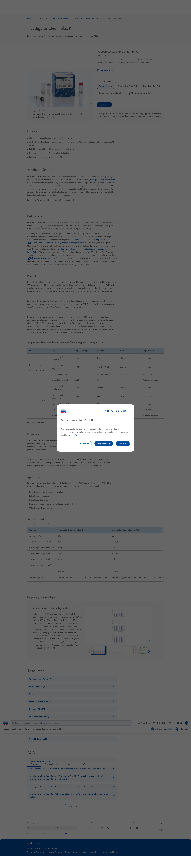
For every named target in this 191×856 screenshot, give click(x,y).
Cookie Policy (80, 435)
